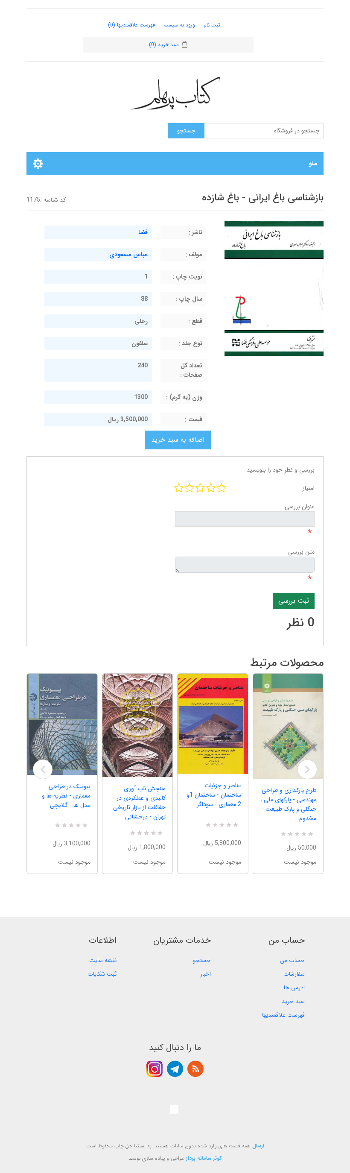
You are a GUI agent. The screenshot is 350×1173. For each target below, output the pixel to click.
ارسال (258, 1146)
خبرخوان (195, 1069)
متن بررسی (301, 552)
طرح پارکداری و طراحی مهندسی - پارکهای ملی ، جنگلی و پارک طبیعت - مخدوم (288, 804)
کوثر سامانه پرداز (204, 1158)
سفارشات (294, 974)
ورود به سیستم (179, 25)
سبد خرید (293, 1001)
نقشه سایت (103, 960)
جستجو (202, 960)
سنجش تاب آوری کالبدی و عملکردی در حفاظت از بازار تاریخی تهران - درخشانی (139, 802)
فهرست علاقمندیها (283, 1015)
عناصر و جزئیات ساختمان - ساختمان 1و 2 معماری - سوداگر (214, 795)
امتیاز (309, 488)
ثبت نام (212, 25)
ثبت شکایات (102, 974)
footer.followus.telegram (175, 1069)
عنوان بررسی (300, 506)
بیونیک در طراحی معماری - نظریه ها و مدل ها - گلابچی (66, 796)
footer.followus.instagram (154, 1069)
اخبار (205, 974)
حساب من (292, 960)
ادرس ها (294, 987)
